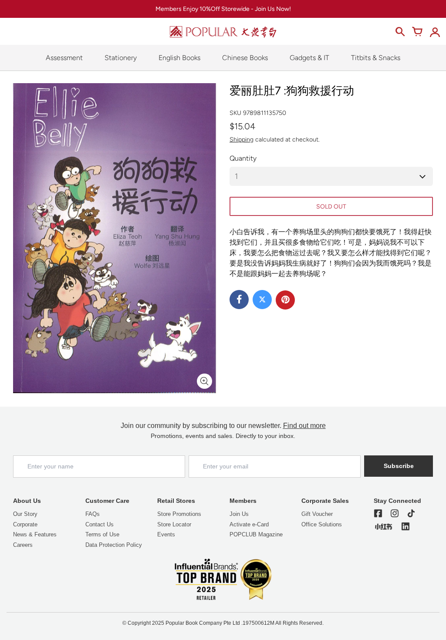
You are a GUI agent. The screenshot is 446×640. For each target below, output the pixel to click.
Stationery (121, 58)
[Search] (400, 31)
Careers (23, 545)
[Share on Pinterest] (285, 300)
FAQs (92, 514)
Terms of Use (102, 534)
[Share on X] (262, 299)
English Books (179, 58)
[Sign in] (434, 31)
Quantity (243, 158)
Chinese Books (245, 58)
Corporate (25, 524)
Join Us (239, 514)
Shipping (241, 139)
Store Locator (174, 524)
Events (166, 534)
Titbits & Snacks (375, 58)
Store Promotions (179, 514)
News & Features (35, 534)
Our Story (25, 514)
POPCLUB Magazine (256, 534)
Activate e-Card (249, 524)
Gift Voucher (317, 514)
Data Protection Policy (113, 545)
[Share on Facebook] (239, 299)
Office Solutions (321, 524)
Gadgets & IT (309, 58)
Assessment (64, 58)
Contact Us (99, 524)
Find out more (304, 425)
